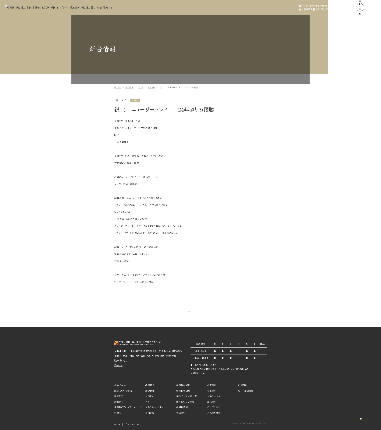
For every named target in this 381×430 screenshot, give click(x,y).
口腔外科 (243, 385)
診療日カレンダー (198, 373)
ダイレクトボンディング (186, 396)
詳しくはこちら (242, 369)
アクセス (118, 365)
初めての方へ (121, 385)
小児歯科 (212, 385)
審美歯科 (212, 390)
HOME (117, 424)
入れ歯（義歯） (214, 412)
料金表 (117, 412)
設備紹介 (119, 401)
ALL (190, 311)
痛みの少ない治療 (185, 401)
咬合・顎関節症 (246, 390)
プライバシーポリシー (155, 407)
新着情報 (150, 390)
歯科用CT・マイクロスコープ (128, 407)
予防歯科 (181, 412)
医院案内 (119, 396)
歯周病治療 (182, 407)
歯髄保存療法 (183, 385)
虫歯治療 (150, 412)
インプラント (213, 407)
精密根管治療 (183, 390)
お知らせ (135, 100)
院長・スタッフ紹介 (123, 390)
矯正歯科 (212, 401)
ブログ (148, 401)
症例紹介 (150, 385)
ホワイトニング (214, 396)
